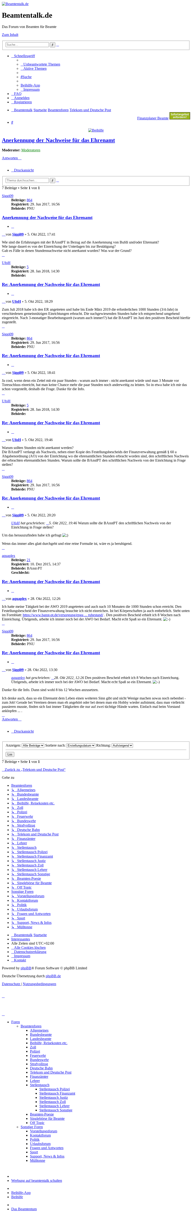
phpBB (26, 968)
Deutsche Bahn (41, 1068)
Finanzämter (39, 1076)
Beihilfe (17, 1197)
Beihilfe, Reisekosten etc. (48, 1043)
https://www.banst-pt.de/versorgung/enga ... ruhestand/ (63, 615)
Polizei (35, 1051)
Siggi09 (7, 196)
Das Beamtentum (24, 1209)
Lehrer (35, 1081)
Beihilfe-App (21, 1193)
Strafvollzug (39, 1064)
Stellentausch (39, 1085)
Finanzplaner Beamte (153, 118)
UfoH (6, 263)
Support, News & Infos (47, 1156)
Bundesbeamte (41, 1035)
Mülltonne (37, 1160)
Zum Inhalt (10, 35)
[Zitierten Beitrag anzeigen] (47, 523)
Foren (15, 1022)
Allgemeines (39, 1030)
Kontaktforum (40, 1135)
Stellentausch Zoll (52, 1102)
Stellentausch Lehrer (54, 1106)
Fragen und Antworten (46, 1148)
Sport (34, 1152)
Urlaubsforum (40, 1144)
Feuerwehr (38, 1056)
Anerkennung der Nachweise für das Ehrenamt (58, 140)
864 (29, 200)
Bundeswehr (39, 1060)
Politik (35, 1139)
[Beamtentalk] (15, 4)
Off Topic (37, 1123)
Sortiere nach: (55, 745)
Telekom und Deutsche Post (50, 1072)
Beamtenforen (31, 1026)
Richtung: (104, 745)
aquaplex (8, 556)
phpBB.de (53, 976)
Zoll (33, 1047)
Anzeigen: (14, 745)
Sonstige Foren (32, 1127)
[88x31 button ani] (180, 118)
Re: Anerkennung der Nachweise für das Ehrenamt (51, 284)
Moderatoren (30, 150)
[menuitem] (40, 64)
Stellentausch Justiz (53, 1097)
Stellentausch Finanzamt (57, 1093)
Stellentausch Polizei (54, 1089)
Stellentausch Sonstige (55, 1110)
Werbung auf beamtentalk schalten (36, 1181)
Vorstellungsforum (43, 1131)
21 (28, 560)
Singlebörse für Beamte (47, 1118)
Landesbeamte (40, 1039)
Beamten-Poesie (42, 1114)
